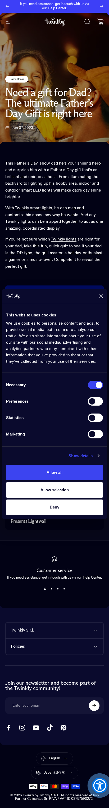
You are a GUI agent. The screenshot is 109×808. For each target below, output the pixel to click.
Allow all (54, 472)
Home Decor (17, 79)
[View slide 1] (45, 589)
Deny (54, 507)
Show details (81, 455)
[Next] (101, 6)
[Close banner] (101, 296)
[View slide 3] (57, 589)
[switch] (95, 401)
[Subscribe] (94, 705)
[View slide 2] (51, 589)
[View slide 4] (64, 589)
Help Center (57, 8)
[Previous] (7, 6)
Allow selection (54, 490)
